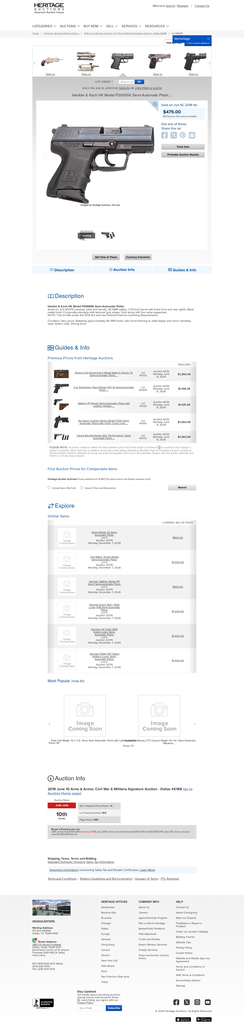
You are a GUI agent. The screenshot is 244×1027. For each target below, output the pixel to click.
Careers (143, 912)
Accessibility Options (188, 980)
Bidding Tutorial (185, 937)
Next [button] (149, 154)
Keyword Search (199, 43)
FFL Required (170, 878)
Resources (155, 26)
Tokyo (104, 982)
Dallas (104, 928)
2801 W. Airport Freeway (46, 944)
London (105, 950)
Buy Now (91, 26)
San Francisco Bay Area (115, 976)
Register (182, 5)
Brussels (106, 918)
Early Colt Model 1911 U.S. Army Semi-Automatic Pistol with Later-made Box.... (95, 740)
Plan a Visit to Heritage (152, 923)
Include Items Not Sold (64, 488)
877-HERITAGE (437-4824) (47, 963)
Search (182, 487)
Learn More (147, 870)
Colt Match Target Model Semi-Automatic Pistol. (104, 558)
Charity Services (148, 950)
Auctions (68, 26)
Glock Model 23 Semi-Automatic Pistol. (104, 533)
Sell (110, 26)
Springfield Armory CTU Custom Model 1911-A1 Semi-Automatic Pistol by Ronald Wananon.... (170, 742)
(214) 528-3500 (41, 966)
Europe (105, 934)
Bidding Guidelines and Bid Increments (106, 878)
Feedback (182, 923)
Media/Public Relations (152, 928)
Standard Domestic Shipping (66, 862)
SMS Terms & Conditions (190, 975)
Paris (104, 971)
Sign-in (50, 74)
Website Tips (183, 942)
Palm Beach (108, 966)
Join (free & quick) (148, 88)
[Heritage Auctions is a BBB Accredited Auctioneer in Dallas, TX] (43, 1004)
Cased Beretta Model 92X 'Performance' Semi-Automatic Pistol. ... (104, 437)
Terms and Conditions (62, 878)
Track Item (183, 146)
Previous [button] (45, 154)
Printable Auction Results (183, 154)
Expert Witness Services (153, 944)
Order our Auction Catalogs (192, 931)
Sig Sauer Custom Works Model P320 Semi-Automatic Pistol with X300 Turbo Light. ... (103, 422)
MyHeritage (182, 38)
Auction (174, 43)
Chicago (106, 923)
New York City (109, 960)
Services (129, 26)
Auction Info (123, 269)
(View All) (77, 681)
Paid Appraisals (148, 934)
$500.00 (178, 537)
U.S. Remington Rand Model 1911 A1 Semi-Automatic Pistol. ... (104, 388)
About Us (144, 907)
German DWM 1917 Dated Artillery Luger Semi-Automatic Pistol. (104, 657)
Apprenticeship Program (153, 918)
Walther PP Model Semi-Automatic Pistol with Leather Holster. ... (104, 404)
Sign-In (170, 5)
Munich (105, 955)
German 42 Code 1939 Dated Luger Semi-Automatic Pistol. (104, 632)
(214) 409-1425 (46, 969)
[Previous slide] (35, 63)
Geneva (105, 939)
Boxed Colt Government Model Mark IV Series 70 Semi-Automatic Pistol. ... (104, 374)
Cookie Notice (184, 953)
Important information (64, 870)
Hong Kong (108, 944)
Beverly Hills (108, 912)
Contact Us (202, 5)
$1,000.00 (178, 562)
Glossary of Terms (146, 878)
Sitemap (180, 986)
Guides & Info (184, 270)
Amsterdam (108, 907)
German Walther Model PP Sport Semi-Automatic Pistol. (104, 583)
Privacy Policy (184, 947)
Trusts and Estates (149, 939)
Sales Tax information (100, 862)
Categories (42, 26)
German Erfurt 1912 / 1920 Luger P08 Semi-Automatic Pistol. (104, 608)
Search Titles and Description (100, 488)
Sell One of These (106, 257)
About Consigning (186, 912)
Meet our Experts (186, 918)
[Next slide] (208, 63)
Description (64, 270)
